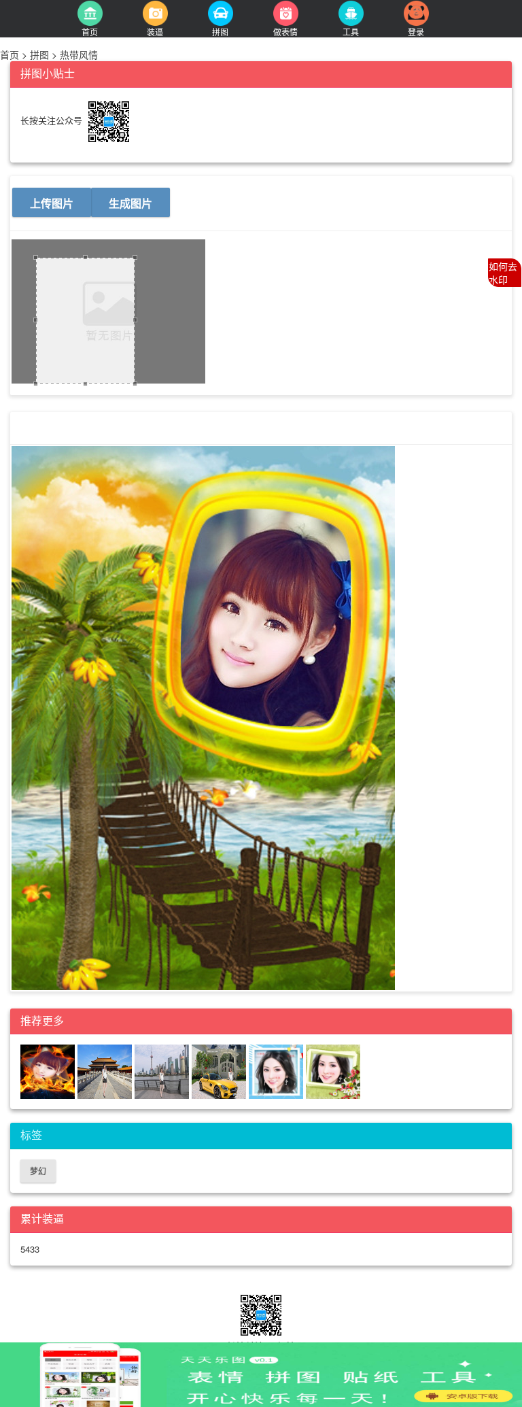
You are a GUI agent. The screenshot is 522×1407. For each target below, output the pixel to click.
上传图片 (51, 203)
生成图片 (130, 203)
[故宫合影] (106, 1070)
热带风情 (77, 54)
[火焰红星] (48, 1070)
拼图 (39, 54)
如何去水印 (503, 272)
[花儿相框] (333, 1070)
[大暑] (277, 1070)
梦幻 (38, 1171)
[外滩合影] (163, 1070)
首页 (11, 54)
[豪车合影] (220, 1070)
